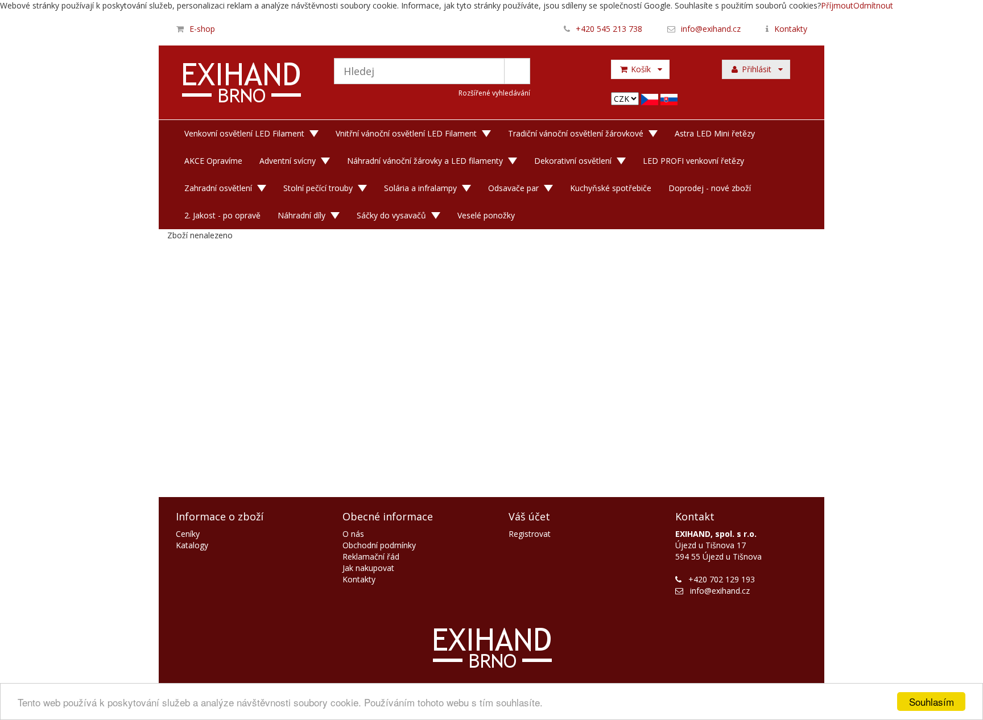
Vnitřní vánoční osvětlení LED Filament (406, 133)
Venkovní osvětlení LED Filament (244, 133)
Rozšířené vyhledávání (494, 93)
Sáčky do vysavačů (391, 215)
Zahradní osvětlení (218, 188)
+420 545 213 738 (609, 28)
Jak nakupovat (368, 567)
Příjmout (837, 5)
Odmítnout (873, 5)
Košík (643, 69)
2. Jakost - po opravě (222, 215)
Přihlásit (759, 69)
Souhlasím (931, 701)
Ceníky (188, 533)
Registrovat (530, 533)
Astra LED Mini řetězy (715, 133)
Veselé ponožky (486, 215)
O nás (353, 533)
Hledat (517, 71)
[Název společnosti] (242, 84)
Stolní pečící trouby (318, 188)
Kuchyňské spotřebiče (610, 188)
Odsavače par (513, 188)
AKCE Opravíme (213, 160)
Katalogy (192, 545)
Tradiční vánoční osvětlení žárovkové (575, 133)
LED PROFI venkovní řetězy (693, 160)
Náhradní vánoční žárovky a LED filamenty (425, 160)
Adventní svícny (287, 160)
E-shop (202, 28)
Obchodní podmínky (379, 545)
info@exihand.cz (711, 28)
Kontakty (790, 28)
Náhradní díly (301, 215)
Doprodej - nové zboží (709, 188)
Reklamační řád (370, 556)
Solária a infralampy (420, 188)
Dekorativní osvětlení (573, 160)
